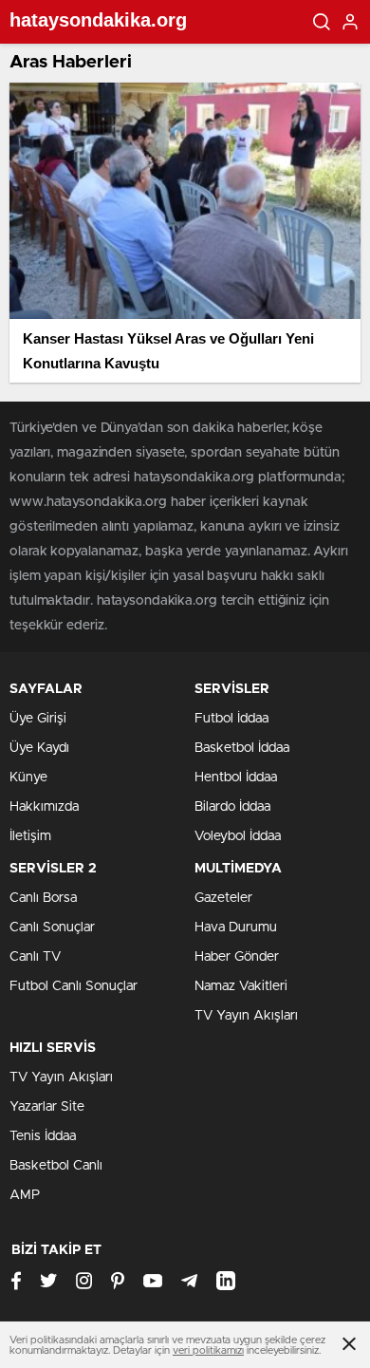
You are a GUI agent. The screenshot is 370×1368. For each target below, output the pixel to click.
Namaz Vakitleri (240, 986)
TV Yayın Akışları (246, 1015)
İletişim (30, 836)
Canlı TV (35, 957)
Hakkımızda (44, 807)
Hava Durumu (235, 927)
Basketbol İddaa (241, 748)
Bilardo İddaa (232, 807)
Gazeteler (223, 898)
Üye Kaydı (39, 748)
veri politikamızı (208, 1350)
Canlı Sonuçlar (52, 927)
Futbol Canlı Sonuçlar (73, 986)
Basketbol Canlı (55, 1165)
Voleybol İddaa (237, 836)
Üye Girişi (37, 718)
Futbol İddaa (231, 718)
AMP (24, 1195)
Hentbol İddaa (235, 777)
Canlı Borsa (43, 898)
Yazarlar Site (46, 1107)
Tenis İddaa (42, 1136)
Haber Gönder (236, 957)
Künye (28, 777)
